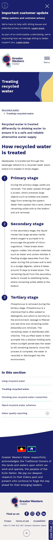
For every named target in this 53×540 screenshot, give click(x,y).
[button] (51, 530)
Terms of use (22, 521)
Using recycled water (13, 381)
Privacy (7, 521)
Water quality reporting (14, 413)
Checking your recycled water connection (24, 397)
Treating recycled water (15, 389)
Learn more (38, 28)
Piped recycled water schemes (19, 405)
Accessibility (39, 521)
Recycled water (10, 110)
